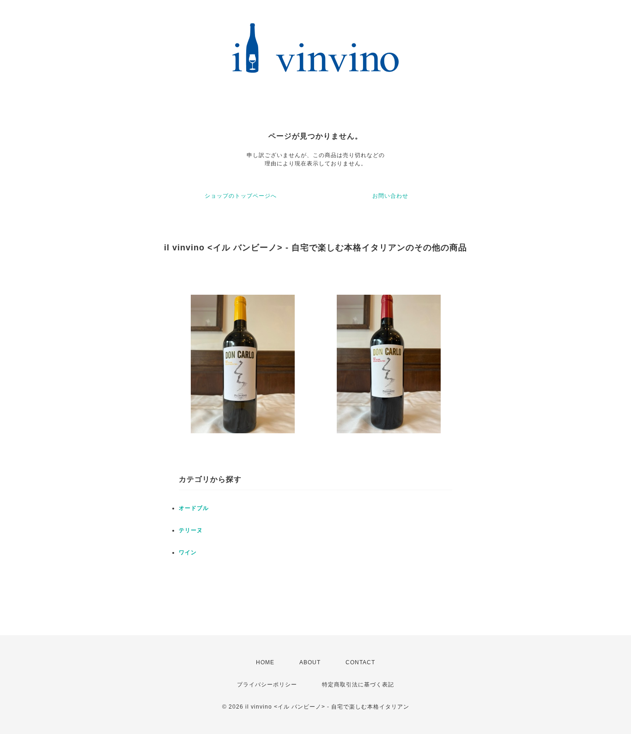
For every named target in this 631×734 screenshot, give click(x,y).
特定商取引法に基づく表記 (358, 684)
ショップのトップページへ (241, 196)
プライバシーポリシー (267, 684)
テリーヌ (191, 530)
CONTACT (360, 662)
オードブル (194, 508)
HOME (265, 662)
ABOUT (310, 662)
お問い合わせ (390, 196)
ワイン (188, 552)
